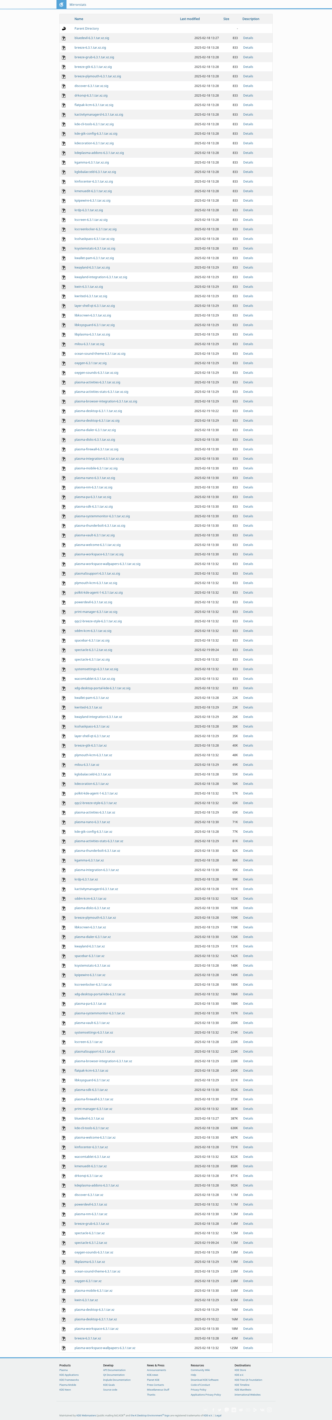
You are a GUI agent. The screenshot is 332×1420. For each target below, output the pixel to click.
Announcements (156, 1370)
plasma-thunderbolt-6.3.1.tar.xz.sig (100, 525)
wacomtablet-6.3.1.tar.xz (92, 1157)
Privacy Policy (198, 1389)
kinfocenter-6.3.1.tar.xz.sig (94, 181)
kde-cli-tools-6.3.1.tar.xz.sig (94, 124)
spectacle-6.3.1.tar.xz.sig (92, 659)
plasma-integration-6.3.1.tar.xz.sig (99, 458)
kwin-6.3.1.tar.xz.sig (89, 287)
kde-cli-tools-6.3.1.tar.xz (92, 1128)
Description (250, 19)
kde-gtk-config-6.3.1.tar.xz (93, 831)
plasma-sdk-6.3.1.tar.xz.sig (94, 506)
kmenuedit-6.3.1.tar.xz (91, 1166)
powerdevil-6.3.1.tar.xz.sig (93, 602)
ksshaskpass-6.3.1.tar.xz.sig (95, 239)
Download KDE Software (204, 1380)
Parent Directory (87, 28)
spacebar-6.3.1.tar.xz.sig (92, 640)
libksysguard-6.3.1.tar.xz (92, 1080)
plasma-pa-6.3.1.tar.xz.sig (93, 497)
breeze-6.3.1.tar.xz (88, 1338)
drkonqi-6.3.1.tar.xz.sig (91, 95)
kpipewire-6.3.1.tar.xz (90, 975)
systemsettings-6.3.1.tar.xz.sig (96, 669)
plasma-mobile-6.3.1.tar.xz (94, 1290)
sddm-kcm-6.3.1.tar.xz (90, 898)
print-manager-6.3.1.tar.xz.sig (96, 612)
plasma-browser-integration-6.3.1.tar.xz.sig (106, 401)
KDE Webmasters (86, 1415)
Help (193, 1375)
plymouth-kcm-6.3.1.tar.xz (93, 755)
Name (79, 19)
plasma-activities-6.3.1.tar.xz (95, 812)
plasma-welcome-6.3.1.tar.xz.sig (98, 545)
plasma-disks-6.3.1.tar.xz (92, 908)
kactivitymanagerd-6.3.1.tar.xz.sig (99, 114)
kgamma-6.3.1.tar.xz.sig (92, 162)
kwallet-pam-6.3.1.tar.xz (92, 698)
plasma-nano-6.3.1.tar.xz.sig (95, 478)
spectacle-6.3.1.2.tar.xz (91, 1243)
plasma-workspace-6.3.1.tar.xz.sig (99, 554)
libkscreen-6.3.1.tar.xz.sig (93, 315)
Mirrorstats (78, 5)
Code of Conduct (200, 1385)
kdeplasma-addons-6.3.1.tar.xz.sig (99, 153)
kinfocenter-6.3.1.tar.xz (91, 1147)
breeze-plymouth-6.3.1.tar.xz (95, 917)
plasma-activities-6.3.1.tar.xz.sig (97, 382)
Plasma (63, 1370)
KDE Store (240, 1370)
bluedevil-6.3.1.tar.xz (89, 1118)
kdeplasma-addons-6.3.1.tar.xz (97, 1185)
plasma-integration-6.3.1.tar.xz (97, 870)
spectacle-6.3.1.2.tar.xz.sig (93, 650)
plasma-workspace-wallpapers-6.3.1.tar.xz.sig (107, 564)
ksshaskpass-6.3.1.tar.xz (92, 726)
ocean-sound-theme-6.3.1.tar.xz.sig (100, 353)
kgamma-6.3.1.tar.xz (89, 860)
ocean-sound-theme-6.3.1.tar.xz (97, 1271)
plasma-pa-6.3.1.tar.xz (90, 1003)
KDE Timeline (242, 1385)
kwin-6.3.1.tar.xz (86, 1300)
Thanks (151, 1394)
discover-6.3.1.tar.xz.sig (91, 86)
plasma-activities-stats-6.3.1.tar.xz (99, 841)
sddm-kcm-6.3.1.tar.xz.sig (93, 631)
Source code (110, 1389)
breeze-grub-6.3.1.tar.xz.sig (94, 57)
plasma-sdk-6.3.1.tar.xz (91, 1090)
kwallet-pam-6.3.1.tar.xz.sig (94, 258)
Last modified (190, 19)
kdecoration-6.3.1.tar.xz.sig (94, 143)
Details (248, 38)
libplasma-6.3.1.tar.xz (90, 1262)
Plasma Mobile (67, 1385)
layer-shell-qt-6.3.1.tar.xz (92, 736)
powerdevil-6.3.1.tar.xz (91, 1204)
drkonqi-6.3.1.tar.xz (89, 1176)
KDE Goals (109, 1385)
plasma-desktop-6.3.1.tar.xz (95, 1309)
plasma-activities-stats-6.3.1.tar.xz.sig (101, 392)
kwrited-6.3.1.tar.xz (88, 707)
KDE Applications (69, 1375)
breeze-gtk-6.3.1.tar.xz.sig (93, 67)
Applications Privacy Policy (206, 1394)
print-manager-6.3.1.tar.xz (93, 1109)
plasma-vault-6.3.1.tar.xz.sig (95, 535)
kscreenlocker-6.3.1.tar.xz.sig (96, 229)
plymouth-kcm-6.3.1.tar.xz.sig (96, 583)
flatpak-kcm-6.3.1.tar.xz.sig (94, 105)
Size (226, 19)
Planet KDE (153, 1380)
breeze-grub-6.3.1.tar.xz (92, 1223)
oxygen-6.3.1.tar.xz (88, 1281)
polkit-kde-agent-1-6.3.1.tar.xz (96, 793)
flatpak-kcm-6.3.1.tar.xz (91, 1070)
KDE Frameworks (69, 1380)
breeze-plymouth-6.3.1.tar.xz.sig (98, 76)
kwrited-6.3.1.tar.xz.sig (91, 296)
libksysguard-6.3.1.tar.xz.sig (95, 325)
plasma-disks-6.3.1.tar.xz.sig (95, 439)
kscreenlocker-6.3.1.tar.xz (93, 984)
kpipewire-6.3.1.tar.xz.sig (92, 200)
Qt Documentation (114, 1375)
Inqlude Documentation (117, 1380)
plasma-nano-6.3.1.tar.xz (92, 822)
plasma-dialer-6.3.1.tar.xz (93, 937)
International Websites (248, 1394)
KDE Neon (65, 1389)
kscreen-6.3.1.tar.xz (89, 1042)
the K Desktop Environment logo (150, 1415)
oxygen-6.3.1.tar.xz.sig (91, 363)
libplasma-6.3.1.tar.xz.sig (92, 334)
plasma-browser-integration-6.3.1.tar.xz (103, 1061)
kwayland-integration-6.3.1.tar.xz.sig (101, 277)
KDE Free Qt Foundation (248, 1380)
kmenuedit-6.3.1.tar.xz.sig (93, 191)
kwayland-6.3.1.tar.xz (90, 946)
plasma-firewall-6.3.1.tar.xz (94, 1099)
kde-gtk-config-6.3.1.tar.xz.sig (96, 133)
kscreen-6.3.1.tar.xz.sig (91, 220)
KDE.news (152, 1375)
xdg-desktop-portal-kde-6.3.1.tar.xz (100, 994)
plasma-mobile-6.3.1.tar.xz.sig (96, 468)
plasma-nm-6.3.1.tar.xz (91, 1214)
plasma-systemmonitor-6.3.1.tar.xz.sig (102, 516)
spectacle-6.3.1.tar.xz (90, 1233)
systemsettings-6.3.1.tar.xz (94, 1032)
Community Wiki (200, 1370)
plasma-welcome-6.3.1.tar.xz (95, 1137)
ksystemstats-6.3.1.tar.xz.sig (95, 248)
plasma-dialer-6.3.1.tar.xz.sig (95, 430)
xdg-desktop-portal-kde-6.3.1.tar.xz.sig (102, 688)
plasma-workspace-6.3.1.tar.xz (97, 1329)
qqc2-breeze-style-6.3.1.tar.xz (96, 803)
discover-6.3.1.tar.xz (89, 1195)
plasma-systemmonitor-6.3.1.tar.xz (100, 1013)
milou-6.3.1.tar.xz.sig (89, 344)
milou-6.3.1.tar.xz (87, 765)
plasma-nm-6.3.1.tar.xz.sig (93, 487)
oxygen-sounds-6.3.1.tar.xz (94, 1252)
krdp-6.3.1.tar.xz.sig (89, 210)
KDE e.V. (239, 1375)
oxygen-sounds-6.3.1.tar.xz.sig (96, 372)
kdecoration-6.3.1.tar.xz (92, 784)
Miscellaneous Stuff (158, 1389)
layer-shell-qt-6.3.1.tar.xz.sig (95, 306)
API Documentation (114, 1370)
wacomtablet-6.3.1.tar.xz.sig (95, 679)
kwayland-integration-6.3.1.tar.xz (98, 717)
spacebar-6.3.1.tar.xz (90, 956)
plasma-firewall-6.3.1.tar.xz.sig (96, 449)
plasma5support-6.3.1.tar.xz (95, 1051)
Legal (218, 1415)
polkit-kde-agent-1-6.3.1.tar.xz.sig (99, 592)
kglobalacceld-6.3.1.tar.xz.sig (95, 172)
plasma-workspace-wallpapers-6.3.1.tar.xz (105, 1348)
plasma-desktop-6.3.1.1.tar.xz (96, 1319)
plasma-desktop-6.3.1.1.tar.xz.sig (98, 411)
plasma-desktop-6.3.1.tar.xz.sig (97, 420)
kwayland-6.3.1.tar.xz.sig (92, 267)
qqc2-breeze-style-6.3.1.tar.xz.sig (98, 621)
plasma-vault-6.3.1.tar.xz (92, 1023)
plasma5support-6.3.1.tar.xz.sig (97, 573)
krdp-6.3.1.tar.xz (86, 879)
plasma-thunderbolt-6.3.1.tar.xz (97, 850)
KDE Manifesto (243, 1389)
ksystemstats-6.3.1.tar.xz (92, 965)
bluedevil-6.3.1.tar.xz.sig (92, 38)
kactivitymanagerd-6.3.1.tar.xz (96, 889)
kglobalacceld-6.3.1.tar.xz (93, 774)
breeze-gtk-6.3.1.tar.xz (91, 745)
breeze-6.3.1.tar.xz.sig (90, 47)
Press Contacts (155, 1385)
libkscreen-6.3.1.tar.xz (90, 927)
